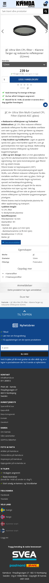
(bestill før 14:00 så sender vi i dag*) (16, 479)
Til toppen (24, 314)
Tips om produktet (12, 242)
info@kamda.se (7, 377)
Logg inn (4, 537)
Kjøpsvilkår (5, 410)
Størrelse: (5, 61)
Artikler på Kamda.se (9, 451)
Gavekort (4, 422)
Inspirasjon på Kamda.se (11, 459)
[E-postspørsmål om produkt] (45, 104)
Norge (8, 517)
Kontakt (4, 418)
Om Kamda (5, 432)
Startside (4, 302)
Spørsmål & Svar (7, 406)
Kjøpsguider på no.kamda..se (13, 463)
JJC (28, 88)
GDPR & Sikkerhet (8, 440)
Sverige (9, 510)
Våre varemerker (8, 436)
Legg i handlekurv (28, 79)
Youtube (4, 499)
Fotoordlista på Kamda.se (12, 455)
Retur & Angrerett (8, 414)
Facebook (5, 495)
